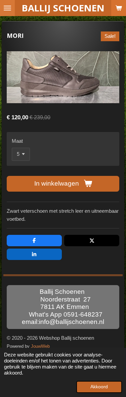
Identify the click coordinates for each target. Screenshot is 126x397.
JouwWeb (40, 346)
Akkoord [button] (99, 386)
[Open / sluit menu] (7, 8)
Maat (17, 141)
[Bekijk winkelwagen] (118, 8)
